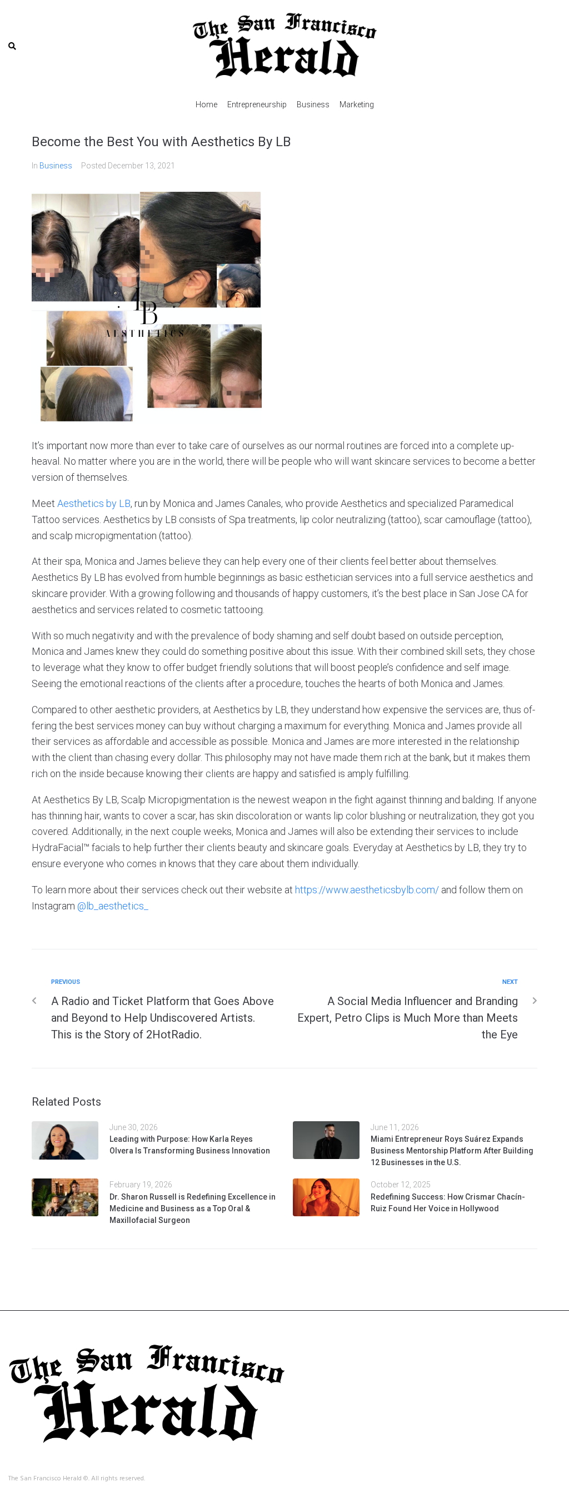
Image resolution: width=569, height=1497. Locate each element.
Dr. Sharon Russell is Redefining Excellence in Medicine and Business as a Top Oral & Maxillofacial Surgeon (192, 1208)
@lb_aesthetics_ (112, 906)
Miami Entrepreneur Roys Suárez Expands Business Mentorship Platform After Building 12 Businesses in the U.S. (452, 1151)
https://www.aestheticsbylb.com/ (367, 890)
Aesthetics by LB (94, 503)
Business (55, 165)
